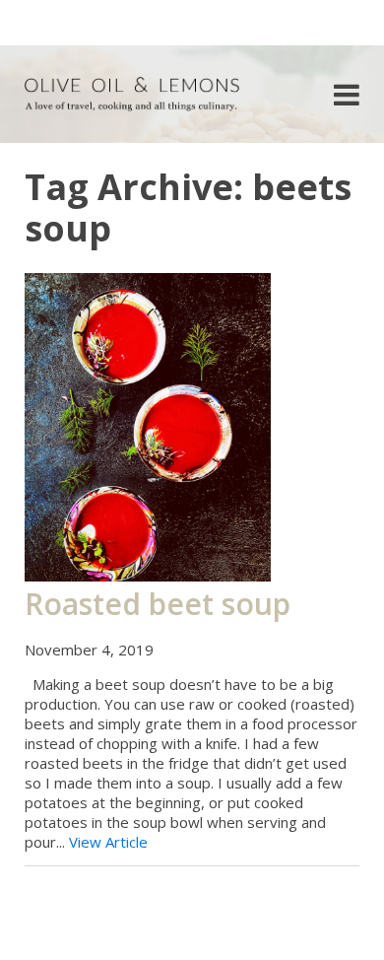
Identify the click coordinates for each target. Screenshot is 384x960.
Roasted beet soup (157, 603)
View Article (108, 842)
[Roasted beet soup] (148, 426)
